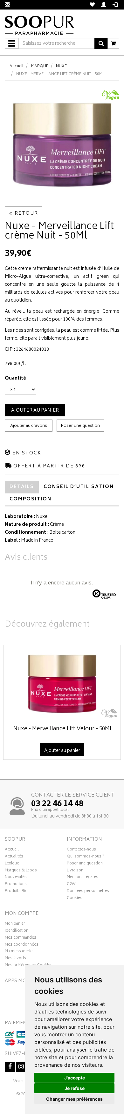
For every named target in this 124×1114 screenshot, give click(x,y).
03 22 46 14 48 (57, 804)
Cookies (74, 899)
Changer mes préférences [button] (74, 1099)
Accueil (17, 66)
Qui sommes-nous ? (85, 857)
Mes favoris (15, 959)
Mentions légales (82, 878)
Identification (16, 931)
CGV (71, 885)
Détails (22, 487)
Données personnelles (88, 892)
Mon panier (15, 924)
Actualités (14, 857)
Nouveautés (16, 878)
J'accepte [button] (74, 1077)
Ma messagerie (18, 952)
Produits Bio (16, 892)
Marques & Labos (21, 871)
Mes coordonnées (21, 945)
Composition (31, 499)
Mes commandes (20, 938)
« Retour (23, 214)
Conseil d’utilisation (79, 487)
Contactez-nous (81, 850)
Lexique (12, 864)
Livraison (75, 871)
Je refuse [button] (75, 1088)
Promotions (16, 885)
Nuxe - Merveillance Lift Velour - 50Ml (62, 729)
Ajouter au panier (35, 410)
